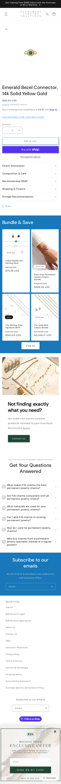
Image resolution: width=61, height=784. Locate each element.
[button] (6, 14)
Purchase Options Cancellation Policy (25, 688)
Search (9, 607)
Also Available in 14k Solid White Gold (23, 117)
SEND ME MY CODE (30, 770)
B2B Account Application (18, 621)
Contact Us (18, 438)
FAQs (8, 641)
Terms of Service (14, 661)
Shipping (5, 104)
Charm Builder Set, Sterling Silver (14, 262)
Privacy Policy (13, 654)
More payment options (30, 157)
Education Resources (17, 647)
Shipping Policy (14, 674)
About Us (10, 627)
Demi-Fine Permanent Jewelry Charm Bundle (44, 277)
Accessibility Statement (18, 681)
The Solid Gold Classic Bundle (41, 326)
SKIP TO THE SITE (30, 778)
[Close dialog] (55, 732)
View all (30, 345)
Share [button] (8, 206)
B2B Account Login (15, 614)
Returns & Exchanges (17, 668)
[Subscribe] (52, 586)
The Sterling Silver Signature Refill (14, 326)
